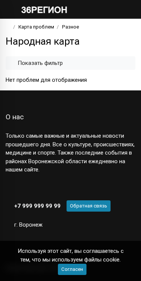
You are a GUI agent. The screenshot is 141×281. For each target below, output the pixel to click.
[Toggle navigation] (127, 9)
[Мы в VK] (9, 187)
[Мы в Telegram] (22, 187)
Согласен (72, 269)
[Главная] (8, 27)
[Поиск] (105, 9)
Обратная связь (88, 206)
